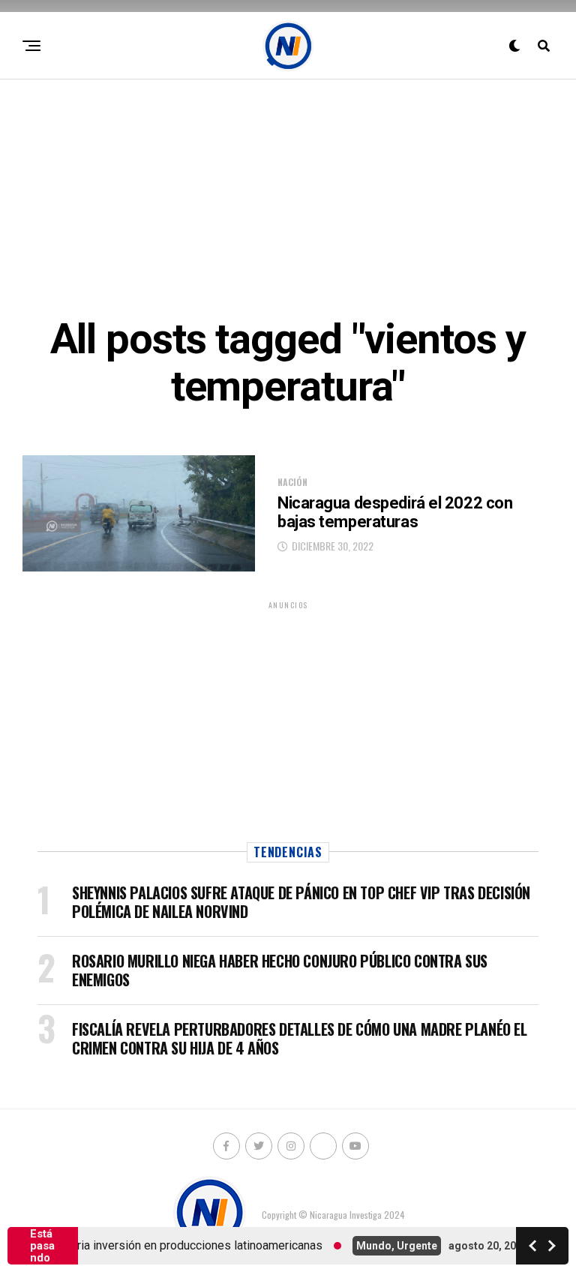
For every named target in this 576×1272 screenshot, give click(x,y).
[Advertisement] (288, 196)
